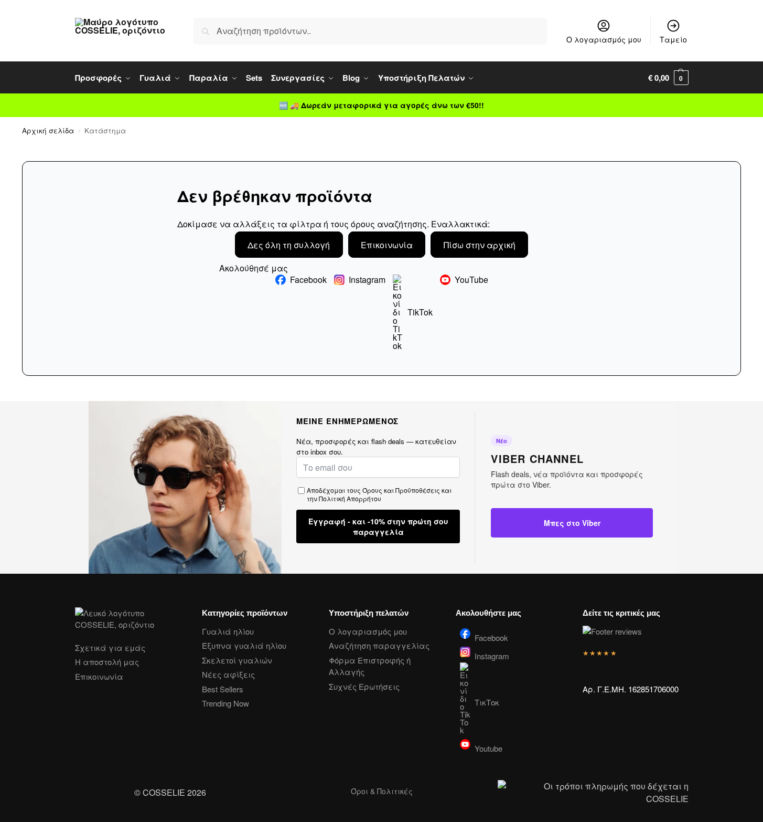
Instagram (367, 280)
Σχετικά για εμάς (110, 647)
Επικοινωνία (387, 245)
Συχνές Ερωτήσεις (364, 686)
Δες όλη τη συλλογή (289, 245)
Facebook (308, 280)
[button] (668, 77)
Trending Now (225, 703)
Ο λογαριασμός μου (603, 39)
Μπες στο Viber (572, 523)
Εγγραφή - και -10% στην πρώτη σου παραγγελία (378, 526)
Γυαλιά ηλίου (228, 631)
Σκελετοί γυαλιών (237, 660)
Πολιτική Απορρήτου (350, 498)
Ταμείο (673, 39)
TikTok (420, 312)
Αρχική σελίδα (48, 130)
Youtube (488, 747)
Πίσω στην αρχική (479, 245)
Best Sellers (222, 688)
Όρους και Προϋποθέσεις (401, 490)
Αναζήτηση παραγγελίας (379, 645)
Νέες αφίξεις (228, 674)
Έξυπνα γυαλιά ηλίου (244, 645)
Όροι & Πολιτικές (382, 791)
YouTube (471, 280)
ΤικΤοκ (487, 702)
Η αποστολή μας (107, 661)
